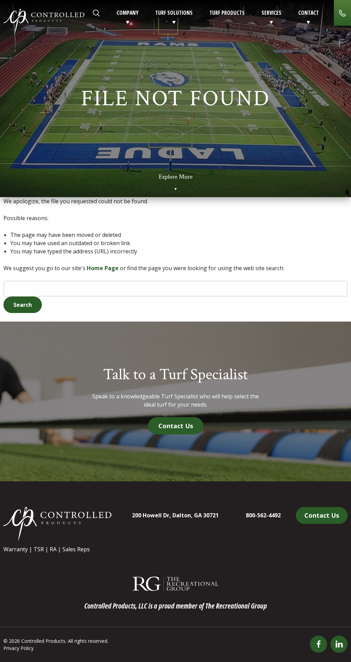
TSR (39, 549)
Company (127, 12)
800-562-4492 (263, 515)
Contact (308, 12)
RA (53, 549)
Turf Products (227, 12)
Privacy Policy (18, 648)
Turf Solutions (174, 12)
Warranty (15, 549)
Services (271, 12)
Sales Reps (76, 549)
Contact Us (175, 426)
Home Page (103, 268)
